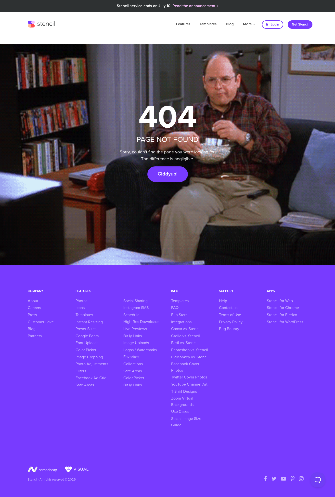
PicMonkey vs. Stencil (189, 357)
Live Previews (135, 329)
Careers (34, 308)
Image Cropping (89, 357)
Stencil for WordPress (285, 322)
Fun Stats (179, 315)
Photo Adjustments (92, 364)
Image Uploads (136, 343)
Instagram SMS (136, 308)
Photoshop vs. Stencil (189, 350)
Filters (81, 371)
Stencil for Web (280, 301)
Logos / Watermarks (140, 350)
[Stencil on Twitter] (273, 479)
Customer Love (41, 322)
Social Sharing (135, 301)
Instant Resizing (89, 322)
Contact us (228, 308)
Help (223, 301)
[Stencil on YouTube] (283, 479)
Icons (80, 308)
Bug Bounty (229, 329)
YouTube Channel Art (189, 384)
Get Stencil (300, 24)
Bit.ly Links (132, 336)
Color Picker (86, 350)
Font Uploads (87, 343)
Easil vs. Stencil (184, 343)
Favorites (131, 357)
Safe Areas (85, 385)
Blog (230, 24)
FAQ (175, 308)
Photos (81, 301)
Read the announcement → (195, 6)
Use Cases (180, 412)
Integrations (181, 322)
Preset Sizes (86, 329)
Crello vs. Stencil (185, 336)
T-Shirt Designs (184, 391)
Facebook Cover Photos (185, 367)
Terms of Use (230, 315)
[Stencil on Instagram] (301, 479)
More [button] (248, 24)
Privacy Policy (231, 322)
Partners (35, 336)
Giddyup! (167, 174)
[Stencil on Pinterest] (293, 479)
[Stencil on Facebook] (265, 479)
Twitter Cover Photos (189, 377)
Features (183, 24)
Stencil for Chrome (283, 308)
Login (274, 24)
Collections (133, 364)
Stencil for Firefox (282, 315)
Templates (208, 24)
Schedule (131, 315)
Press (32, 315)
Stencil (41, 23)
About (33, 301)
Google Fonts (87, 336)
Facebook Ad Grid (91, 378)
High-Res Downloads (141, 322)
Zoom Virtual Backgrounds (182, 401)
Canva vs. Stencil (185, 329)
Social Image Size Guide (186, 422)
